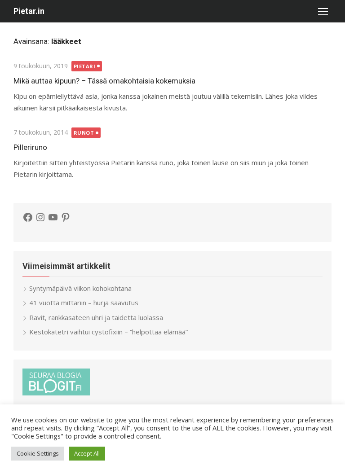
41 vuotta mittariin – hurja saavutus (83, 302)
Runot (84, 132)
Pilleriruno (30, 147)
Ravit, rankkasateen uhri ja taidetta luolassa (96, 317)
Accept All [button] (87, 453)
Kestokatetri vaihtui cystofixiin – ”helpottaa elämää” (108, 331)
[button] (323, 11)
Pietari (85, 66)
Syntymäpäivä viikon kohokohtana (80, 288)
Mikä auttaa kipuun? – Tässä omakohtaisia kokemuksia (104, 80)
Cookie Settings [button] (38, 453)
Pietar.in (28, 11)
